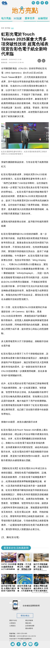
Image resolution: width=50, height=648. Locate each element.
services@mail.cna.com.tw (26, 636)
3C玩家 (18, 18)
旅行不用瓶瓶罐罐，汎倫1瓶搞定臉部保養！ (41, 566)
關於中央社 (13, 620)
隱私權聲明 (29, 628)
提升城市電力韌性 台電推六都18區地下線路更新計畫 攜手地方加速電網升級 (8, 591)
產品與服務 (29, 620)
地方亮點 (6, 18)
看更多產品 (25, 616)
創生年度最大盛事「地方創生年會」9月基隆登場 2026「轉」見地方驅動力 (26, 591)
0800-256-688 (22, 633)
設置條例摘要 (29, 626)
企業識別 (12, 623)
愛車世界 (30, 18)
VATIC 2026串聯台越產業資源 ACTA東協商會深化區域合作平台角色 (8, 569)
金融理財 (43, 18)
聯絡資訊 (28, 623)
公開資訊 (12, 626)
